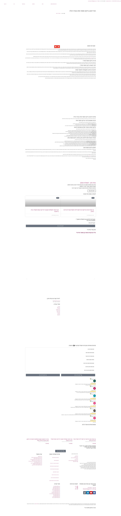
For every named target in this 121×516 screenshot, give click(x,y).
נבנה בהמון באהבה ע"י (90, 507)
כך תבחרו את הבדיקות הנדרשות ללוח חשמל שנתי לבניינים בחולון (79, 210)
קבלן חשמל (39, 454)
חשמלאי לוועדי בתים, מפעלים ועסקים (54, 480)
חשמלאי (89, 155)
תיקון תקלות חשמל (56, 460)
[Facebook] (94, 492)
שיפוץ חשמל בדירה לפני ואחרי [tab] (90, 356)
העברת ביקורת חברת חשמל (55, 474)
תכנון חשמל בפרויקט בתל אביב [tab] (89, 366)
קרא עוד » (94, 443)
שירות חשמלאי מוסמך (54, 454)
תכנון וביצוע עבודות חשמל (55, 457)
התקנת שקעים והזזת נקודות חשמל (54, 466)
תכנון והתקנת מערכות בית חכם (55, 477)
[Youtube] (91, 492)
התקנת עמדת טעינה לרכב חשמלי (54, 463)
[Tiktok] (84, 492)
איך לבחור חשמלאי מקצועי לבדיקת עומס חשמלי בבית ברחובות (45, 210)
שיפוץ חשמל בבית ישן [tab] (91, 349)
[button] (58, 46)
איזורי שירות (57, 484)
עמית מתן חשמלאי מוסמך (75, 453)
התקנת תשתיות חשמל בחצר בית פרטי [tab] (88, 363)
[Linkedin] (87, 492)
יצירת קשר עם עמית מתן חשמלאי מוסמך (88, 484)
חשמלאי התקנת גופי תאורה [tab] (90, 359)
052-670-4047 (92, 190)
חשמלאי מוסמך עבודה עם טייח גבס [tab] (89, 370)
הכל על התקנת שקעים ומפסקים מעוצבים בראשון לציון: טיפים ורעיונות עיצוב (38, 439)
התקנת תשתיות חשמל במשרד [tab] (90, 352)
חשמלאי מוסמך (36, 503)
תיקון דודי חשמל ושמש (56, 471)
